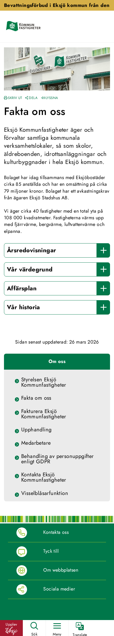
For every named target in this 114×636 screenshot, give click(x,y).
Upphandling (36, 429)
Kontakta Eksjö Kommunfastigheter (43, 477)
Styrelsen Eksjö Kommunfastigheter (43, 382)
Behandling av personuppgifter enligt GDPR (57, 459)
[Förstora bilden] (57, 68)
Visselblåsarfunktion (44, 493)
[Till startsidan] (24, 26)
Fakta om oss (36, 398)
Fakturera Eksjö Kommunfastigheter (43, 414)
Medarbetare (36, 443)
